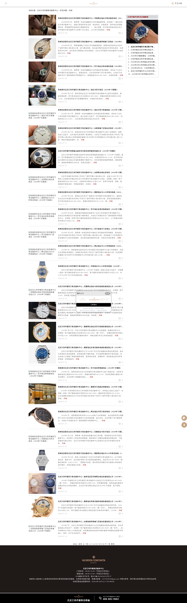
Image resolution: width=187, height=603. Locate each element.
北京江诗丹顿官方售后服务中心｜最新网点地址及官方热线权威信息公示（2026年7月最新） (93, 326)
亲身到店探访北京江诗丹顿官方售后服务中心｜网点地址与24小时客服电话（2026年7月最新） (94, 246)
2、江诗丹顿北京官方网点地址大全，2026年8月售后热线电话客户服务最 (142, 50)
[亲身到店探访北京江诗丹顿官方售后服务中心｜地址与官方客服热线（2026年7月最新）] (42, 118)
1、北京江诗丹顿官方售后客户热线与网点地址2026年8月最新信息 (142, 47)
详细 (108, 30)
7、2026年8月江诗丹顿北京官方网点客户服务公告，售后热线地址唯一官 (142, 65)
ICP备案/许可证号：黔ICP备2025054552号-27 (93, 576)
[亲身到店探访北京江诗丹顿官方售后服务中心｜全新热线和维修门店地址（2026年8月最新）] (42, 58)
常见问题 (63, 10)
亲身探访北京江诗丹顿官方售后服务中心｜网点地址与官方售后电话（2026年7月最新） (91, 411)
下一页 (107, 544)
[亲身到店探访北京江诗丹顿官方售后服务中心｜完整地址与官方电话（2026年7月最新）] (42, 441)
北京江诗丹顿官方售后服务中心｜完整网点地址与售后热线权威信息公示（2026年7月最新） (93, 286)
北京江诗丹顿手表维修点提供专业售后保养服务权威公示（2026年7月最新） (87, 151)
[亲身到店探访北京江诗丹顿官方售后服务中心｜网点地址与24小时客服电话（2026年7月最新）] (42, 254)
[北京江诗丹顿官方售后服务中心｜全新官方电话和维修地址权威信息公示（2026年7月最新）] (42, 318)
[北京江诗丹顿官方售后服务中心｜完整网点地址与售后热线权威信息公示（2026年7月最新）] (42, 294)
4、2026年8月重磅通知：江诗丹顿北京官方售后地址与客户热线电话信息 (142, 56)
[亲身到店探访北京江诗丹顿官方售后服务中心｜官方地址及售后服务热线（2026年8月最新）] (42, 82)
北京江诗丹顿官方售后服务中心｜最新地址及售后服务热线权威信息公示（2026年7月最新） (93, 347)
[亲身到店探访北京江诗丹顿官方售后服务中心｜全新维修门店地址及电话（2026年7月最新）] (42, 144)
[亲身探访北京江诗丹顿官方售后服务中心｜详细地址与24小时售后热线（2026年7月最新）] (42, 281)
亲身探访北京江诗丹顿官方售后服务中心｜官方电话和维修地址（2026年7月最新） (90, 368)
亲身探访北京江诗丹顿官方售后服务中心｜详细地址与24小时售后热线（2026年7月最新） (92, 266)
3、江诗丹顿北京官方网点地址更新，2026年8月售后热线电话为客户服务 (142, 53)
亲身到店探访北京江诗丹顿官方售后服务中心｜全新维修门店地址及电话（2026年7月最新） (93, 128)
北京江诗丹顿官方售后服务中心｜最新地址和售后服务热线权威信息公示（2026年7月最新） (93, 501)
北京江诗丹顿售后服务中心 (47, 10)
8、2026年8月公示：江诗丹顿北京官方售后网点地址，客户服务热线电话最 (142, 68)
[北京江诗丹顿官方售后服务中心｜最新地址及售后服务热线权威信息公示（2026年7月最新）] (42, 363)
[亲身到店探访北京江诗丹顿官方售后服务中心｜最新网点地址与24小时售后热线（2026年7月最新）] (42, 470)
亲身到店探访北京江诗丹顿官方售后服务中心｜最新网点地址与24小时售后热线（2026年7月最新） (96, 453)
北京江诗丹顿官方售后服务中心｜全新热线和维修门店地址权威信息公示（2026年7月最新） (93, 521)
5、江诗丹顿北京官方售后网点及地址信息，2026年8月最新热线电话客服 (142, 59)
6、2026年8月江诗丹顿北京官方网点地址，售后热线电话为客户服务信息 (142, 62)
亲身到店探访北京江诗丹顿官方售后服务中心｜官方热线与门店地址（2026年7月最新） (91, 229)
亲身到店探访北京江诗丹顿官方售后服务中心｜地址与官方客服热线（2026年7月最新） (91, 110)
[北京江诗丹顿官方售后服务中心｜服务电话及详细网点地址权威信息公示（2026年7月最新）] (42, 493)
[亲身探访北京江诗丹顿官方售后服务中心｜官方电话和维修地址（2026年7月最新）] (42, 376)
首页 (80, 544)
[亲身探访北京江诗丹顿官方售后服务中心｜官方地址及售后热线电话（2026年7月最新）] (42, 218)
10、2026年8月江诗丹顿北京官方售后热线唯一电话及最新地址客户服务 (142, 74)
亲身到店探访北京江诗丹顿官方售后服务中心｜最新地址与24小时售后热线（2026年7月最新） (94, 192)
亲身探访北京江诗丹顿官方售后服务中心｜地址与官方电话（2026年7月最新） (88, 90)
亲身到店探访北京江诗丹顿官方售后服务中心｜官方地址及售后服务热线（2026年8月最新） (93, 66)
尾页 (113, 544)
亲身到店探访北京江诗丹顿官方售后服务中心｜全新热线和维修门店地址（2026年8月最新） (93, 42)
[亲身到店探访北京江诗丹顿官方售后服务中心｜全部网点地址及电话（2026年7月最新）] (42, 182)
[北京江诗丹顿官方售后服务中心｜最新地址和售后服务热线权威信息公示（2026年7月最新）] (42, 517)
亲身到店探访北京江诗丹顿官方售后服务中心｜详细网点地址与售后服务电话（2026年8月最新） (95, 18)
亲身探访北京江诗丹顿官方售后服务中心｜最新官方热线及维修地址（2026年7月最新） (91, 387)
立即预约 (93, 305)
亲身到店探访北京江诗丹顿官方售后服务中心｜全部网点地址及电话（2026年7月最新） (91, 172)
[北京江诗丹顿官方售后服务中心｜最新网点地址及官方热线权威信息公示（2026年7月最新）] (42, 342)
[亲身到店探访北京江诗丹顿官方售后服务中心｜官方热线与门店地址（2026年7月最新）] (42, 237)
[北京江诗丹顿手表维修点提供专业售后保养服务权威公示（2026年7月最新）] (42, 167)
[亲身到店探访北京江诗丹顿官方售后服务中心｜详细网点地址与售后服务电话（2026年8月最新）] (42, 35)
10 (103, 544)
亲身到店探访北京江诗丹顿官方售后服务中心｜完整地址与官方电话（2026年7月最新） (91, 432)
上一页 (85, 544)
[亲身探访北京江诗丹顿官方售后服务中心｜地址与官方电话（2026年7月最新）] (42, 105)
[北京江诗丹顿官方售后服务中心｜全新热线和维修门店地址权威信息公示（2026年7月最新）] (42, 531)
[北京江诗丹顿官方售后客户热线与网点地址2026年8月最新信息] (142, 43)
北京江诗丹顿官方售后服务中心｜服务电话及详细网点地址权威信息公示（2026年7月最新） (93, 477)
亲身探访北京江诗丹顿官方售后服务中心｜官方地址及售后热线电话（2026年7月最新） (91, 209)
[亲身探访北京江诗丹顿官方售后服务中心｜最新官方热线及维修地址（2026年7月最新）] (42, 403)
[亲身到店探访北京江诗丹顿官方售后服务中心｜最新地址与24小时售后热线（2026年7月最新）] (42, 200)
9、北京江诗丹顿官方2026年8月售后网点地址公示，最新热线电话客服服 (142, 71)
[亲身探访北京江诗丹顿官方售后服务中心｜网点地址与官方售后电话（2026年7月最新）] (42, 427)
